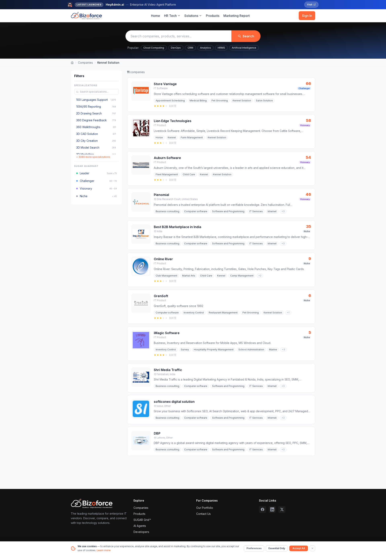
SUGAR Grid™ (142, 519)
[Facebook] (262, 509)
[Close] (312, 548)
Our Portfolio (204, 507)
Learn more (104, 550)
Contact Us (203, 513)
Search (248, 36)
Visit (309, 4)
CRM (190, 47)
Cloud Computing (153, 47)
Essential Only (276, 548)
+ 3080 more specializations (93, 157)
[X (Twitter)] (281, 509)
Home (155, 16)
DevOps (176, 47)
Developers (141, 532)
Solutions (191, 16)
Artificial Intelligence (244, 47)
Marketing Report (236, 16)
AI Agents (139, 525)
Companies (85, 62)
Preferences (254, 548)
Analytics (205, 47)
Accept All (299, 548)
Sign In (307, 16)
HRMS (221, 47)
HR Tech (170, 16)
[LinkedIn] (272, 509)
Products (212, 16)
